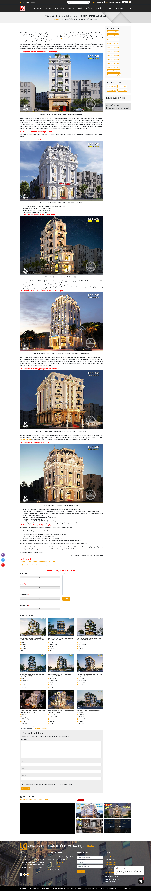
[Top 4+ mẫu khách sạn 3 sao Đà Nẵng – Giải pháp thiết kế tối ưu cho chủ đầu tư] (33, 627)
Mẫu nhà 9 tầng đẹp (113, 67)
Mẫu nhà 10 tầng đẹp (113, 71)
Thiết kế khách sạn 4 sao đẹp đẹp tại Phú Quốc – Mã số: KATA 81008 (32, 711)
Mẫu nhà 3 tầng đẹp (113, 44)
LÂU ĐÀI (80, 8)
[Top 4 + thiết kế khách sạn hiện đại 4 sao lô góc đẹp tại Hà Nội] (33, 663)
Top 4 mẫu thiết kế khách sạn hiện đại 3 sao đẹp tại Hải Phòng (60, 675)
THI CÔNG (108, 8)
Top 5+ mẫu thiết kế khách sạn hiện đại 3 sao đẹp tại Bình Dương (89, 675)
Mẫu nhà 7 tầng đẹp (113, 59)
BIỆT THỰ (71, 8)
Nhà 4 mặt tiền (122, 90)
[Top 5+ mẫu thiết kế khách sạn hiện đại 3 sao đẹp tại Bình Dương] (90, 663)
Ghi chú (64, 573)
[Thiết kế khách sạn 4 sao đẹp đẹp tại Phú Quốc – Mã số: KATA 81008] (33, 699)
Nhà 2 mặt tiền (122, 86)
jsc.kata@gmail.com (115, 2)
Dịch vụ (120, 888)
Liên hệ (33, 2)
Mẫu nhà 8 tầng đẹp (113, 63)
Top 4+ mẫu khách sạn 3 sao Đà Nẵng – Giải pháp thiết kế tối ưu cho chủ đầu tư (32, 639)
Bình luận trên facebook (42, 728)
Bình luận (24, 739)
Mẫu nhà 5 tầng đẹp (113, 51)
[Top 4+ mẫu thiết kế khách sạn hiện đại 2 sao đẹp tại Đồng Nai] (61, 627)
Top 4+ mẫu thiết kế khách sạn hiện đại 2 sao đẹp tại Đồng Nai (60, 639)
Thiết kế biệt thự (110, 857)
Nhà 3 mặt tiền (111, 90)
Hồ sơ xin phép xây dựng (112, 872)
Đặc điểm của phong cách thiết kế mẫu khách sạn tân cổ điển (37, 561)
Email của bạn (25, 605)
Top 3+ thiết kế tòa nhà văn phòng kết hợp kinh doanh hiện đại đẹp (89, 639)
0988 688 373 (100, 2)
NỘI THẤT (98, 8)
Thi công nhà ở (111, 888)
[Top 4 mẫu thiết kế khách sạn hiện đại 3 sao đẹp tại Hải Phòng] (61, 663)
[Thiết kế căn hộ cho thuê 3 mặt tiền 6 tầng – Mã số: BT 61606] (61, 699)
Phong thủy (119, 8)
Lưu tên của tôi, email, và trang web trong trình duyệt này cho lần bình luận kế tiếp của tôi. (46, 784)
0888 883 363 (60, 866)
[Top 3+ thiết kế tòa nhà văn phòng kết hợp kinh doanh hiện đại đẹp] (90, 627)
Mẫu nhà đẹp (78, 888)
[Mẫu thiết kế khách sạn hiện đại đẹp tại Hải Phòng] (90, 699)
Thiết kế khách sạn (110, 862)
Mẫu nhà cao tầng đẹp (113, 75)
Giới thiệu (48, 8)
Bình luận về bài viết (26, 728)
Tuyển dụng (25, 2)
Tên (22, 761)
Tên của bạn (24, 573)
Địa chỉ (23, 584)
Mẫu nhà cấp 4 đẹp (112, 32)
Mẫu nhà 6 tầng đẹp (113, 55)
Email (23, 768)
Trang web (24, 775)
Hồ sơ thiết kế (59, 8)
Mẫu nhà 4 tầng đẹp (113, 47)
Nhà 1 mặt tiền (111, 86)
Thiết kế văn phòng (110, 865)
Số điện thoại (25, 594)
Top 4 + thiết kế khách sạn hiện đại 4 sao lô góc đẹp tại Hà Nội (32, 675)
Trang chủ (37, 8)
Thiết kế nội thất (100, 888)
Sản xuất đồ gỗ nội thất (112, 870)
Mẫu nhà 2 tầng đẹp (113, 40)
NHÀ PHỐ (89, 8)
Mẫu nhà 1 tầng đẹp (113, 36)
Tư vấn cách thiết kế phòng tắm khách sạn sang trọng (35, 565)
